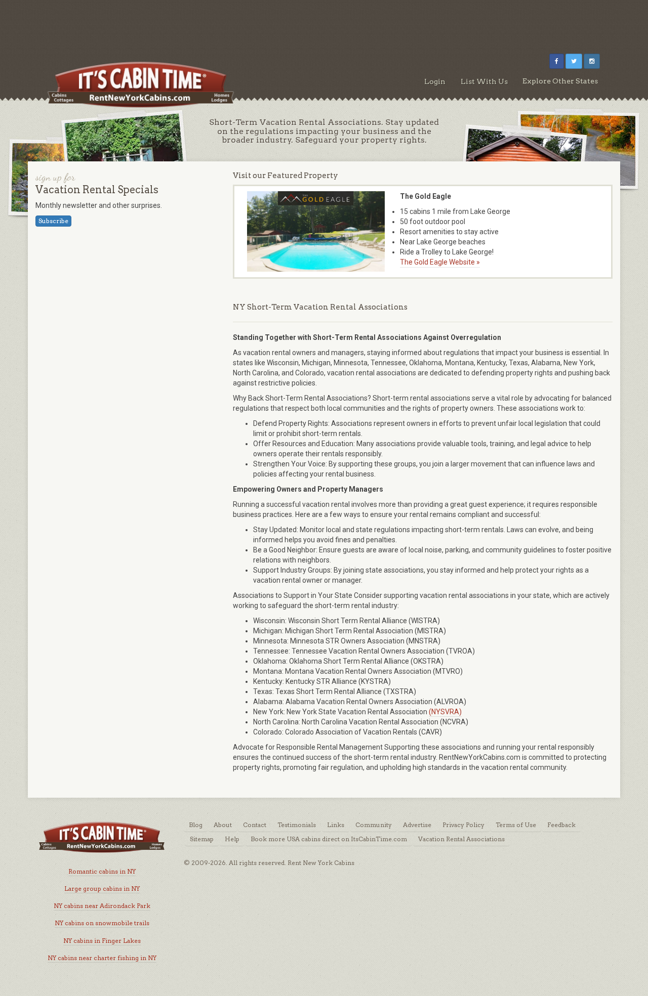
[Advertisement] (324, 23)
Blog (195, 825)
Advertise (417, 825)
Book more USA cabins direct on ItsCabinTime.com (329, 839)
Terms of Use (516, 825)
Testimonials (296, 825)
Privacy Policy (463, 825)
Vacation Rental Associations (461, 839)
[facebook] (556, 61)
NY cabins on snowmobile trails (102, 923)
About (223, 825)
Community (373, 825)
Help (232, 839)
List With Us (484, 81)
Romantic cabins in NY (102, 871)
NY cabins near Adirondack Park (102, 906)
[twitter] (573, 61)
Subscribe (53, 221)
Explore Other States (560, 81)
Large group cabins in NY (102, 888)
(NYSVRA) (445, 712)
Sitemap (202, 839)
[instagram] (592, 61)
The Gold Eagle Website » (440, 262)
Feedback (561, 825)
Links (335, 825)
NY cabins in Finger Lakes (102, 940)
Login (435, 81)
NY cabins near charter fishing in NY (102, 958)
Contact (254, 825)
